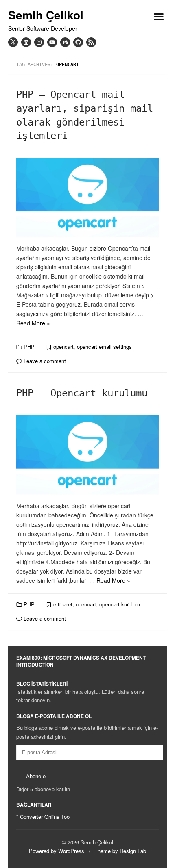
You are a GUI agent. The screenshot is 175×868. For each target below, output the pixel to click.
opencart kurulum (119, 604)
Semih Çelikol (45, 15)
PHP (29, 347)
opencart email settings (104, 347)
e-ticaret (62, 604)
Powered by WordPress (56, 851)
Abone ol (36, 776)
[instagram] (39, 42)
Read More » (33, 323)
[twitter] (13, 42)
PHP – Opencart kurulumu (81, 393)
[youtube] (52, 42)
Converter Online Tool (45, 816)
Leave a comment (44, 361)
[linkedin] (26, 42)
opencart (63, 347)
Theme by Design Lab (120, 851)
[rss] (91, 42)
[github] (78, 42)
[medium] (65, 42)
